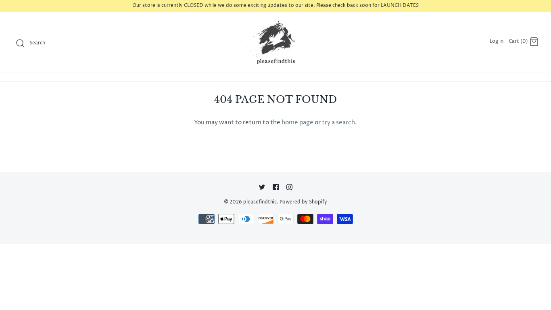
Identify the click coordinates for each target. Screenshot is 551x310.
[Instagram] (289, 187)
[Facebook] (276, 187)
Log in (496, 41)
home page (297, 122)
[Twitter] (262, 187)
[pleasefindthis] (275, 42)
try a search (338, 122)
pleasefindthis (260, 202)
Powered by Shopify (303, 202)
